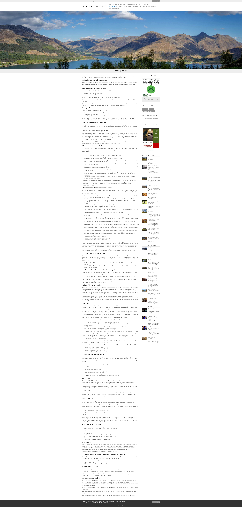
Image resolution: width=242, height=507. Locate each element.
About (125, 6)
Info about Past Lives (114, 8)
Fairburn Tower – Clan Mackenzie (154, 210)
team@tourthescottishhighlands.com (115, 471)
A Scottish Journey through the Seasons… (154, 290)
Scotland (150, 259)
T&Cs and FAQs (112, 6)
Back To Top (121, 505)
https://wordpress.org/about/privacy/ (108, 404)
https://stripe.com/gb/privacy (96, 372)
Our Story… (151, 158)
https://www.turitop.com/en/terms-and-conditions (98, 368)
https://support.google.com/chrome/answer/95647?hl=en (103, 322)
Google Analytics (90, 334)
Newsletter (135, 6)
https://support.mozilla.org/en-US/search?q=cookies (102, 328)
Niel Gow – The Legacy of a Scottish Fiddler (154, 201)
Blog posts (120, 6)
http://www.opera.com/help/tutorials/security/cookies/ (102, 330)
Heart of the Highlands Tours (134, 4)
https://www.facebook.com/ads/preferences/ (96, 350)
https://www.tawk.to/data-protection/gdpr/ (101, 396)
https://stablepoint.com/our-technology (94, 412)
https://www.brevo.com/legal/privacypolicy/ (120, 383)
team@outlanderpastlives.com (101, 1)
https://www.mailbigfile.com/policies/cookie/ (97, 239)
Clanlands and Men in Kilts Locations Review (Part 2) (153, 318)
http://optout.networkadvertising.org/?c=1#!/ (96, 348)
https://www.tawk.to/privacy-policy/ (117, 394)
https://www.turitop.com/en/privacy (94, 369)
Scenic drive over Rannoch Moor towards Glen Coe (154, 249)
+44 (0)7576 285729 (87, 1)
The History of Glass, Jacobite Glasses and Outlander (153, 280)
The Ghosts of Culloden (154, 177)
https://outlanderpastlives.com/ (96, 77)
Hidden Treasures (152, 193)
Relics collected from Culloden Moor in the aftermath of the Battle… (153, 167)
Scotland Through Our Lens (149, 6)
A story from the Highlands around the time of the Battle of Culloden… (153, 269)
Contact (130, 6)
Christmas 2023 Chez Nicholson (153, 299)
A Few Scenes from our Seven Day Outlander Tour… (154, 239)
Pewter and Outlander (153, 308)
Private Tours (146, 4)
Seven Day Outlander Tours (118, 4)
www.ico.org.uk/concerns (94, 493)
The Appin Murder (152, 185)
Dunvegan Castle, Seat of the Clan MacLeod (153, 229)
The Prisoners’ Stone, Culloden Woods (153, 219)
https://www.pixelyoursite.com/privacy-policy (96, 351)
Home (110, 4)
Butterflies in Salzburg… (151, 338)
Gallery (140, 6)
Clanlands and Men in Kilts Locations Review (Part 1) (153, 328)
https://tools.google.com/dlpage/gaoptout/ (96, 338)
